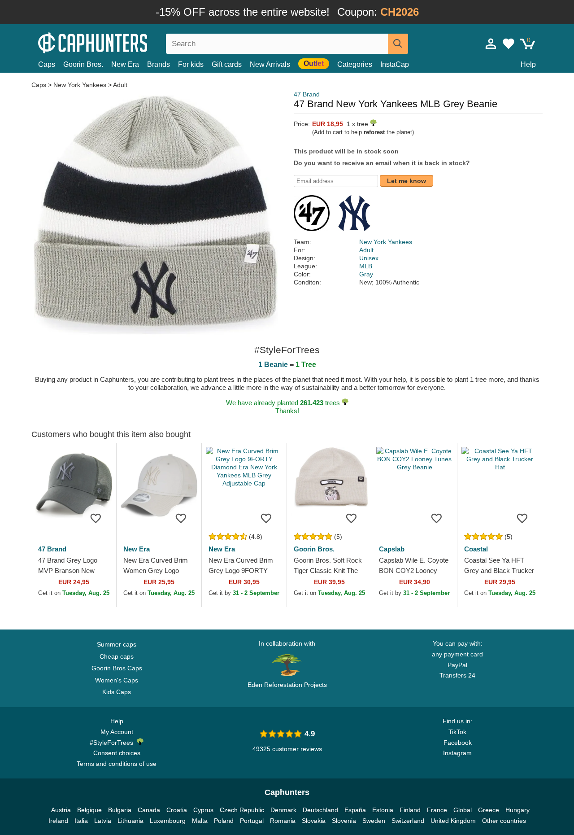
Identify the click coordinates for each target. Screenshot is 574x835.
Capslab (391, 549)
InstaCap (394, 64)
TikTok (457, 731)
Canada (149, 809)
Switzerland (407, 820)
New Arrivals (270, 64)
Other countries (504, 820)
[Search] (398, 44)
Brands (158, 64)
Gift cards (227, 64)
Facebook (458, 742)
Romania (283, 820)
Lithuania (130, 820)
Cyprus (203, 809)
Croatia (176, 809)
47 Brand (307, 94)
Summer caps (116, 644)
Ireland (58, 820)
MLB (365, 266)
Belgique (89, 809)
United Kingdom (453, 820)
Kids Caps (116, 691)
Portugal (252, 820)
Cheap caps (117, 656)
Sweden (373, 820)
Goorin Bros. (83, 64)
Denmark (283, 809)
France (437, 809)
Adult (120, 84)
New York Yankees (79, 84)
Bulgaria (119, 809)
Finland (410, 809)
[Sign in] (491, 43)
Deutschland (320, 809)
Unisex (368, 258)
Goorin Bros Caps (116, 668)
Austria (61, 809)
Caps (46, 64)
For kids (191, 64)
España (355, 809)
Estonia (382, 809)
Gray (366, 274)
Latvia (102, 820)
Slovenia (344, 820)
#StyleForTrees (113, 742)
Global (462, 809)
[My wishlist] (508, 43)
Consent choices (116, 752)
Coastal (476, 549)
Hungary (517, 809)
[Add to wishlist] (96, 517)
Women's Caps (116, 680)
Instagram (457, 752)
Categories (354, 64)
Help (528, 64)
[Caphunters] (116, 42)
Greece (488, 809)
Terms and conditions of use (117, 763)
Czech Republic (242, 809)
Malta (200, 820)
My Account (116, 731)
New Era (125, 64)
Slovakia (314, 820)
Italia (81, 820)
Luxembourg (168, 820)
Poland (224, 820)
